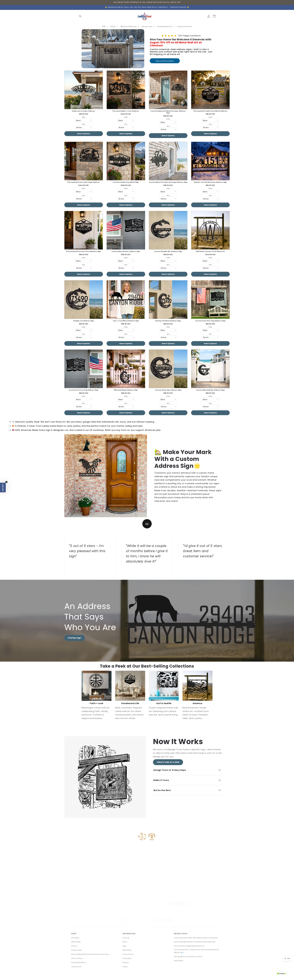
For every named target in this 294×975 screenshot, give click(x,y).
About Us (127, 879)
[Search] (80, 16)
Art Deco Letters (76, 950)
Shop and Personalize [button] (165, 61)
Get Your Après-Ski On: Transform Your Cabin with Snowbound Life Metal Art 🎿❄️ (196, 951)
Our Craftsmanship (131, 874)
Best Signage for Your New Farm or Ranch (188, 956)
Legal (80, 879)
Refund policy (137, 924)
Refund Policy (83, 883)
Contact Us (128, 883)
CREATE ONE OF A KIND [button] (168, 762)
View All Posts (178, 961)
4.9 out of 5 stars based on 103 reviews (159, 849)
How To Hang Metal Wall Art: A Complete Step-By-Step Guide (194, 942)
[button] (105, 26)
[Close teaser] (6, 482)
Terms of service (160, 924)
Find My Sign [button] (74, 638)
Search (80, 874)
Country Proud (76, 967)
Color (83, 117)
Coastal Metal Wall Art (78, 962)
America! (74, 946)
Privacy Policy (83, 892)
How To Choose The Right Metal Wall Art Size (189, 946)
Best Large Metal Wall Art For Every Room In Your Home (90, 954)
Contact (125, 967)
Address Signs (76, 942)
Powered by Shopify (125, 924)
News (126, 887)
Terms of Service (84, 887)
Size (83, 124)
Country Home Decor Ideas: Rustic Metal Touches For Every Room (196, 938)
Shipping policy (173, 924)
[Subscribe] (120, 904)
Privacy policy (148, 924)
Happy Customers (131, 870)
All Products (75, 938)
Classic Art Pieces (77, 958)
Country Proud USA (112, 924)
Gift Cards (81, 870)
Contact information (186, 924)
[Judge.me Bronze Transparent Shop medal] (142, 836)
